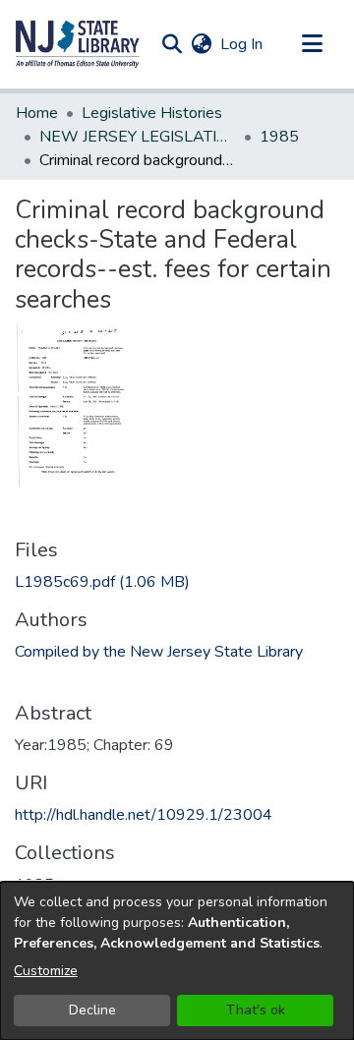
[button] (78, 44)
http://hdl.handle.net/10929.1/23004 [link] (143, 815)
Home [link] (37, 113)
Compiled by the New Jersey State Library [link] (159, 652)
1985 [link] (279, 136)
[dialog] (177, 961)
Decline (92, 1010)
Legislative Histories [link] (152, 113)
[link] (102, 582)
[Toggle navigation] (311, 44)
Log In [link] (242, 44)
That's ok (255, 1010)
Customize (46, 970)
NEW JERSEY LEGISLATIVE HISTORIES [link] (137, 136)
